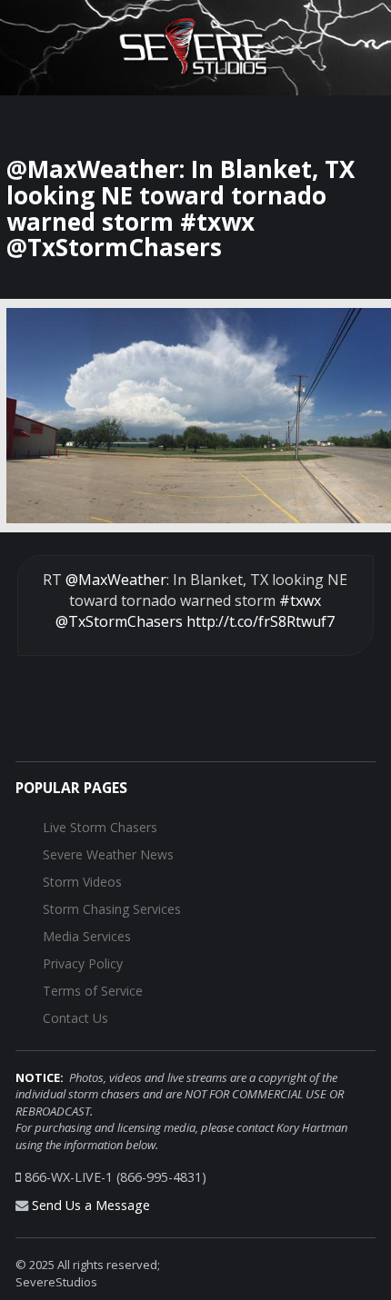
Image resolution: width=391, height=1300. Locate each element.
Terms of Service (93, 990)
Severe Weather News (108, 854)
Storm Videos (82, 881)
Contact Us (75, 1018)
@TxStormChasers (119, 621)
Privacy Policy (83, 963)
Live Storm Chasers (100, 827)
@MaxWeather (115, 580)
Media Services (87, 936)
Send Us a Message (91, 1205)
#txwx (300, 600)
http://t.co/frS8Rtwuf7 (260, 621)
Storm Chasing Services (112, 909)
